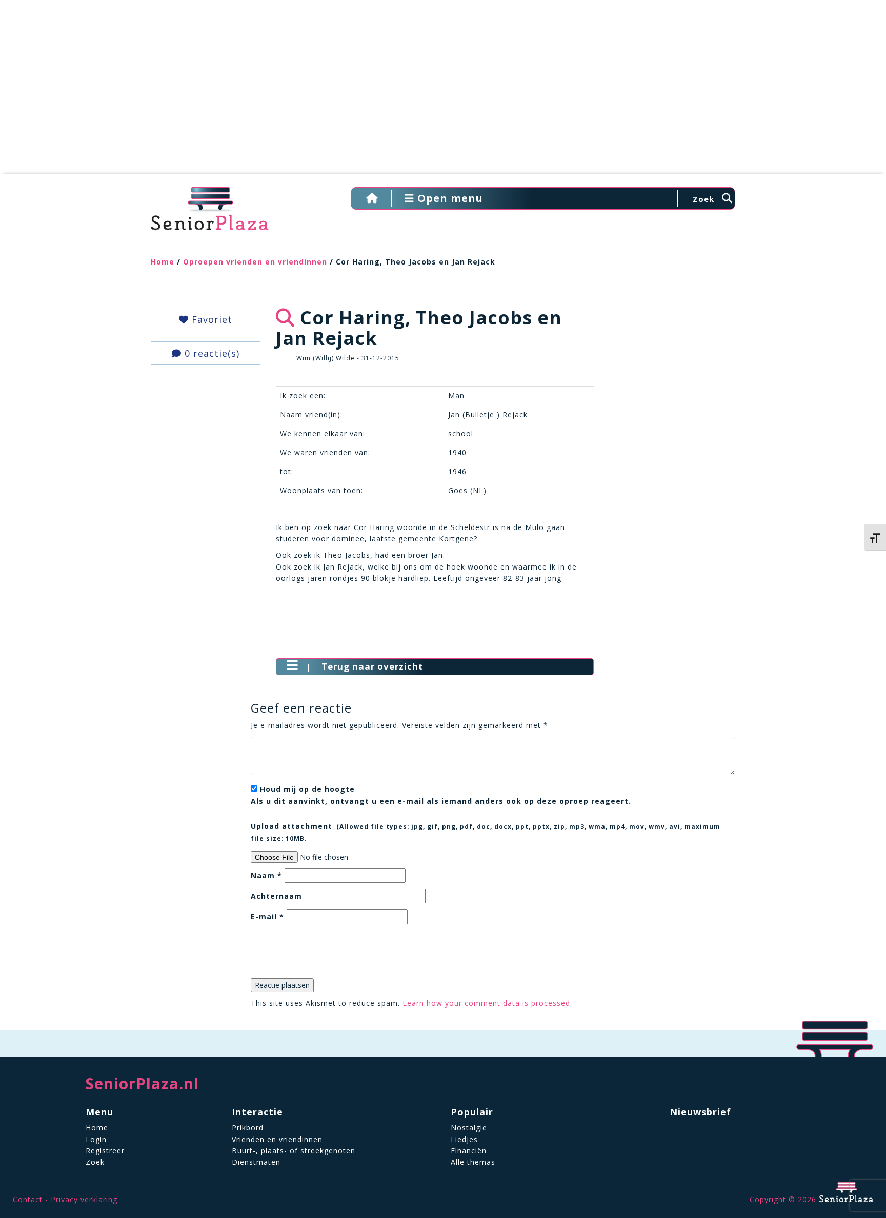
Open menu (448, 198)
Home (162, 262)
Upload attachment (485, 831)
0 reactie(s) (210, 353)
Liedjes (464, 1139)
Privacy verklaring (84, 1199)
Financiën (469, 1150)
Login (96, 1139)
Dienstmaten (256, 1162)
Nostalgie (469, 1127)
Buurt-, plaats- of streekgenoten (293, 1150)
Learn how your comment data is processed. (487, 1003)
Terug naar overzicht (372, 667)
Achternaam (276, 896)
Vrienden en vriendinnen (277, 1139)
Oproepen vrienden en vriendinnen (255, 262)
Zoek (95, 1162)
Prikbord (248, 1127)
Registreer (105, 1150)
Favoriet (210, 319)
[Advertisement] (443, 92)
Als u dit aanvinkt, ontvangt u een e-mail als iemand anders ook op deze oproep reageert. (441, 794)
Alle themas (473, 1162)
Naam (266, 875)
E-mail (267, 916)
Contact (28, 1199)
